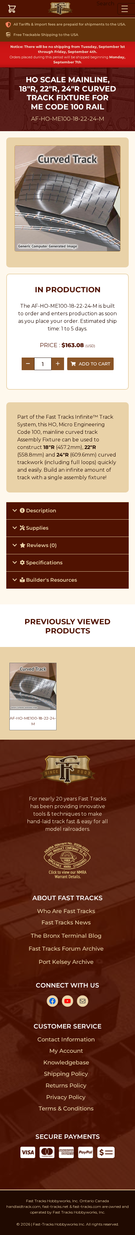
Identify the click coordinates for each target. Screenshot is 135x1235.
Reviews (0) (41, 545)
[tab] (67, 510)
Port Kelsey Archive (66, 961)
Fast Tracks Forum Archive (66, 948)
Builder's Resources (51, 580)
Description (40, 511)
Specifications (43, 563)
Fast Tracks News (66, 922)
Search (105, 4)
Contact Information (65, 1039)
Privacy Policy (66, 1097)
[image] (68, 198)
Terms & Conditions (66, 1108)
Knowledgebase (66, 1062)
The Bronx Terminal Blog (66, 935)
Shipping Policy (66, 1073)
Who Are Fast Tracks (66, 911)
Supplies (36, 528)
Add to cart (94, 364)
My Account (66, 1050)
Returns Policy (66, 1085)
